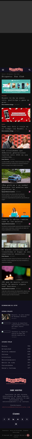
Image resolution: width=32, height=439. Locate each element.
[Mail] (18, 419)
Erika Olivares (5, 159)
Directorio (5, 430)
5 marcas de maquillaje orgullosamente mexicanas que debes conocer (20, 324)
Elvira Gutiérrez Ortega (7, 104)
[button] (3, 70)
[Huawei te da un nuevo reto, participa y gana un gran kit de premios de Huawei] (16, 86)
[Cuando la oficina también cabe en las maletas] (16, 210)
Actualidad (4, 95)
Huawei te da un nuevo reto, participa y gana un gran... (15, 100)
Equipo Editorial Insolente (8, 191)
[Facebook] (4, 419)
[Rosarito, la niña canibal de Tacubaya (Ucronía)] (6, 317)
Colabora (25, 430)
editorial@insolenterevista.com (16, 407)
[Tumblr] (22, 419)
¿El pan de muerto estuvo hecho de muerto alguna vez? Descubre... (15, 284)
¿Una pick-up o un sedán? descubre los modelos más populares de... (15, 187)
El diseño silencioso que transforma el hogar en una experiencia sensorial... (16, 252)
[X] (27, 419)
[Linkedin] (13, 419)
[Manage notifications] (28, 435)
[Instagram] (8, 419)
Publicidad (16, 432)
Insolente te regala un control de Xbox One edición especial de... (20, 333)
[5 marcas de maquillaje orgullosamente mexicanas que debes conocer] (6, 324)
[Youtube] (16, 424)
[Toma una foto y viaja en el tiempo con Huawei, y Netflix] (16, 115)
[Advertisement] (16, 17)
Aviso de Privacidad (16, 430)
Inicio (3, 74)
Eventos (3, 124)
